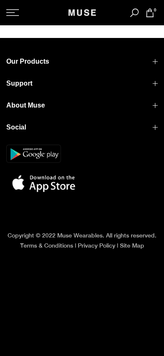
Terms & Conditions (46, 245)
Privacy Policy (96, 245)
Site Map (132, 245)
